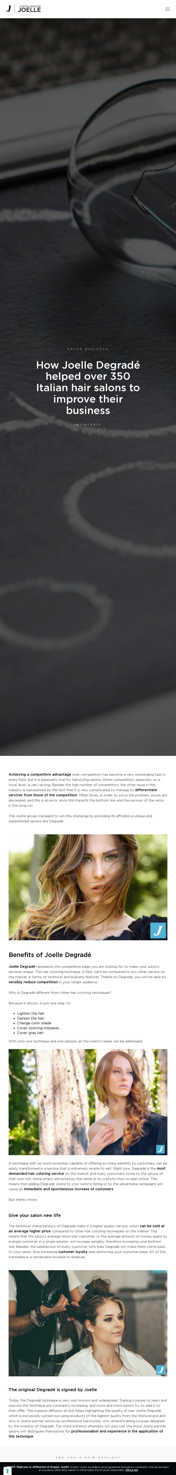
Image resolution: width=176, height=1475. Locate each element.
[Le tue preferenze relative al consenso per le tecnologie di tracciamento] (7, 1471)
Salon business (88, 349)
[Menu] (167, 8)
